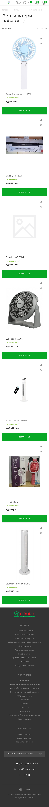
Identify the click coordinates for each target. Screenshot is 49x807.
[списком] (42, 28)
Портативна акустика (24, 650)
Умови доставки (24, 738)
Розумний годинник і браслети (24, 692)
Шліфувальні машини (25, 665)
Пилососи (24, 707)
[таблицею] (46, 28)
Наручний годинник (24, 634)
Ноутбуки (24, 680)
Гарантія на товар (24, 742)
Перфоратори (24, 654)
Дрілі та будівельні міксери (24, 658)
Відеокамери (24, 719)
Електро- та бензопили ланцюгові (24, 715)
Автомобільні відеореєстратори (24, 688)
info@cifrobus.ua (26, 769)
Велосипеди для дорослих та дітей (24, 684)
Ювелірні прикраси (24, 638)
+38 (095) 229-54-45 (25, 764)
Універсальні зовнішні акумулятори (24, 642)
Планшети (24, 700)
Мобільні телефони (24, 631)
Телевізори (24, 711)
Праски (24, 703)
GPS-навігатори (24, 696)
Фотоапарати (24, 646)
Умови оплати (24, 734)
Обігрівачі (24, 661)
